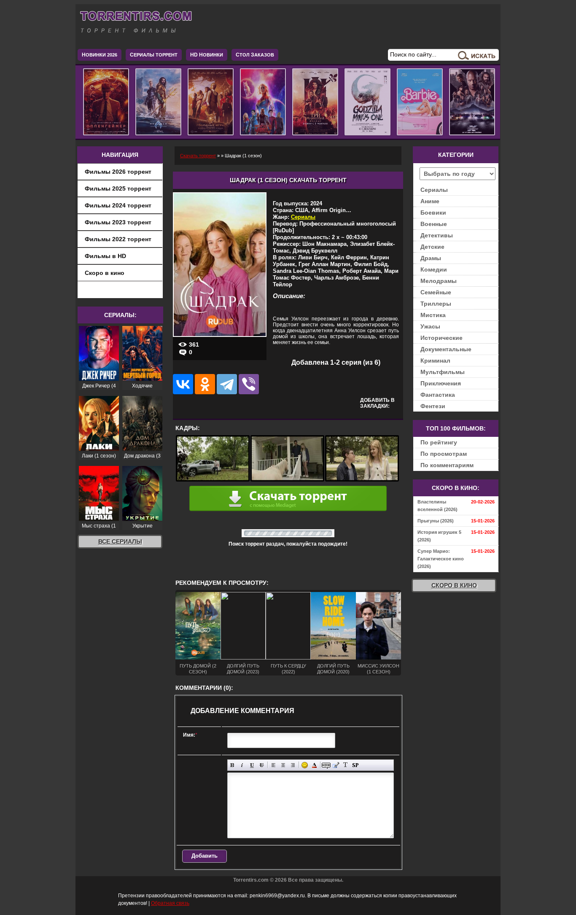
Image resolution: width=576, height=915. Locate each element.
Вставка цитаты (336, 765)
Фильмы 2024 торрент (118, 205)
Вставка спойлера (355, 765)
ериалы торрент (154, 55)
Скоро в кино (104, 272)
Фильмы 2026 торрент (118, 171)
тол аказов (255, 55)
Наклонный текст (242, 765)
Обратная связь (170, 903)
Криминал (435, 360)
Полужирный (232, 765)
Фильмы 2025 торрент (118, 188)
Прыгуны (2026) (435, 520)
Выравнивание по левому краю (273, 765)
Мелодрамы (438, 280)
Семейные (435, 292)
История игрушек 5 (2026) (439, 536)
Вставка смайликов (305, 765)
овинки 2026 (99, 55)
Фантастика (437, 394)
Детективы (436, 235)
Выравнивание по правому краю (293, 765)
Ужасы (430, 326)
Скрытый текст (326, 765)
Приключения (440, 383)
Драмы (430, 258)
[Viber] (249, 384)
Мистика (433, 315)
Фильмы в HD (105, 256)
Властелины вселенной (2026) (437, 505)
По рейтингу (438, 442)
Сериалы (303, 217)
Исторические (441, 337)
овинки (206, 55)
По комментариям (447, 465)
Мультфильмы (442, 372)
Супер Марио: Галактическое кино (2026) (440, 559)
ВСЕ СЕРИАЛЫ (120, 541)
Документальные (445, 349)
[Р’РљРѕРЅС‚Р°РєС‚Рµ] (183, 384)
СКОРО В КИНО (454, 585)
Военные (433, 224)
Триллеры (435, 303)
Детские (432, 246)
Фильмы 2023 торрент (118, 222)
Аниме (429, 201)
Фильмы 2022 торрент (118, 239)
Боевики (433, 212)
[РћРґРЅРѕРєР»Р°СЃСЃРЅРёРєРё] (205, 384)
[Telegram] (227, 384)
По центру (283, 765)
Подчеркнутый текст (252, 765)
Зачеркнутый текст (261, 765)
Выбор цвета (314, 765)
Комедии (433, 269)
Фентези (432, 406)
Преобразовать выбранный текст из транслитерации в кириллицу (345, 765)
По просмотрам (443, 453)
